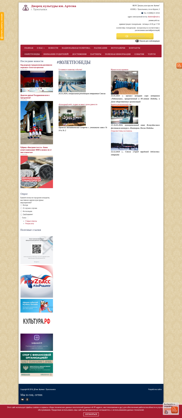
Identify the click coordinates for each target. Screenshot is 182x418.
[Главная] (26, 7)
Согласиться (91, 414)
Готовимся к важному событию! (70, 70)
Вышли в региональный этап (121, 104)
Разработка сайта (155, 389)
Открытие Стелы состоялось (121, 131)
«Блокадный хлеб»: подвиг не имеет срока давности (78, 104)
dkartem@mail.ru (154, 17)
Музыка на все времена (119, 70)
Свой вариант (28, 214)
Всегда (25, 205)
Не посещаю (27, 211)
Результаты (29, 224)
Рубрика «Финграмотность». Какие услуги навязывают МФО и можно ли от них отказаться (36, 149)
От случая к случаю (30, 208)
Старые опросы (31, 221)
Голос (24, 218)
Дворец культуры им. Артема (53, 6)
